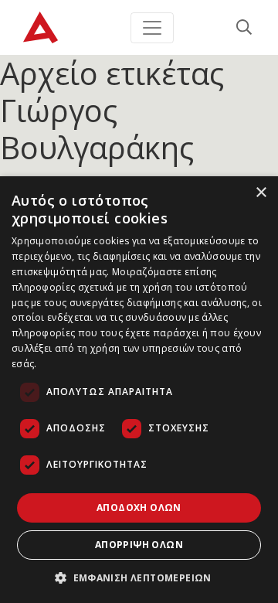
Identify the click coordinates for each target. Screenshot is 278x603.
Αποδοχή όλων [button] (139, 507)
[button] (139, 577)
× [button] (260, 193)
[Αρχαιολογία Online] (40, 27)
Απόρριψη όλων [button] (139, 544)
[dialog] (139, 389)
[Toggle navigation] (152, 27)
